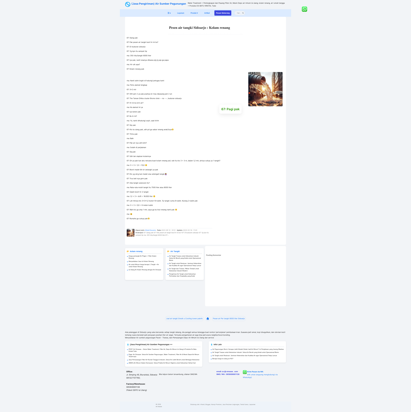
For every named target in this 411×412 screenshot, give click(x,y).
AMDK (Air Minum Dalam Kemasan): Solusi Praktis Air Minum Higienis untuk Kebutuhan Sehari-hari (162, 363)
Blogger (207, 404)
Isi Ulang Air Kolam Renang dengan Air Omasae (145, 270)
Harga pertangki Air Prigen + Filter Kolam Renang (142, 257)
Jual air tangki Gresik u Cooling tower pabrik (184, 318)
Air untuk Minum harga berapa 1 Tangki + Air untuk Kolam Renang (144, 265)
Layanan (180, 13)
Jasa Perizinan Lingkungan (230, 404)
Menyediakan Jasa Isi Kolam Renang (141, 261)
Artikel (207, 13)
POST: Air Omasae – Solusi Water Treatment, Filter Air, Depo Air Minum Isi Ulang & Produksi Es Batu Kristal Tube (163, 350)
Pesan (223, 13)
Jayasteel (252, 404)
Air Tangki (175, 251)
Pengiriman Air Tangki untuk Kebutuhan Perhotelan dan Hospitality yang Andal (182, 275)
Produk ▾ (194, 13)
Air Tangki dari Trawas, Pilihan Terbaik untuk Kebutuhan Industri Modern (184, 270)
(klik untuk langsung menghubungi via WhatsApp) (260, 374)
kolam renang (136, 251)
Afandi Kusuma (150, 230)
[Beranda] (207, 318)
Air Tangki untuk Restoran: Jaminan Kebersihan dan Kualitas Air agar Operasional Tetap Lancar (185, 264)
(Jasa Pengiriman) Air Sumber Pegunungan (158, 3)
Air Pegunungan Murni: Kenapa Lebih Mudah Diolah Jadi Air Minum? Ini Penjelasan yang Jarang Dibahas (248, 349)
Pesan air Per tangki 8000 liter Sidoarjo (229, 318)
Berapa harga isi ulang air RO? (222, 358)
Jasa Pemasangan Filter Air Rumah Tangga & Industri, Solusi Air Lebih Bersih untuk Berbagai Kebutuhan (164, 360)
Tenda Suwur (244, 404)
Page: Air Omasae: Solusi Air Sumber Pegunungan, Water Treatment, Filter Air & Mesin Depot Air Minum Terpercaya (164, 355)
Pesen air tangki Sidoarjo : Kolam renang (199, 27)
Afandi (202, 404)
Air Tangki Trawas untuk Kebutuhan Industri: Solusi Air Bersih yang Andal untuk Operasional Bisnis (185, 258)
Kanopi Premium (216, 404)
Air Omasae (159, 406)
